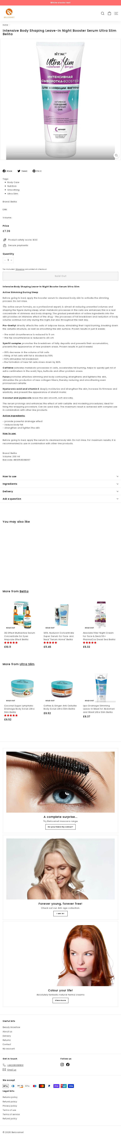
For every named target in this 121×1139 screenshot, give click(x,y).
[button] (11, 642)
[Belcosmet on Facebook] (67, 1064)
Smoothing (13, 189)
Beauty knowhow (11, 1027)
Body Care (13, 182)
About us (7, 1031)
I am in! (60, 913)
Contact (7, 1044)
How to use (10, 476)
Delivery (8, 491)
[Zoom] (116, 155)
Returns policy (10, 1097)
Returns (7, 1040)
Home (5, 25)
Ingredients (10, 483)
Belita (24, 591)
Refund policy (10, 1101)
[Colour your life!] (60, 955)
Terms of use (9, 1110)
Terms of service (11, 1114)
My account (9, 1048)
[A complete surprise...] (60, 782)
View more (60, 1000)
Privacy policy (10, 1105)
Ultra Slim (12, 193)
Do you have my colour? (60, 827)
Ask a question (12, 498)
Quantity (8, 253)
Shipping (20, 269)
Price (6, 225)
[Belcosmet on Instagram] (62, 1064)
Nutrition (12, 186)
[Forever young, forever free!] (60, 868)
